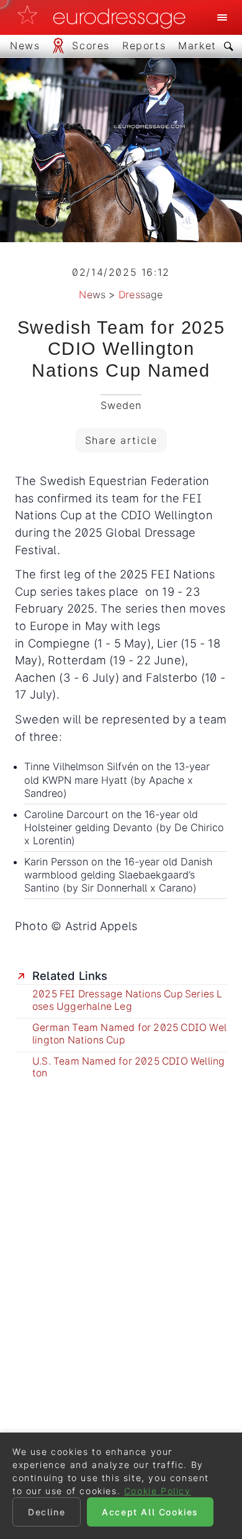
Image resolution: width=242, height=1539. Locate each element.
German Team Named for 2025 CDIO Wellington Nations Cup (129, 1034)
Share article (121, 440)
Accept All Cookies (150, 1512)
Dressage (141, 294)
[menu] (222, 17)
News (92, 294)
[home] (105, 17)
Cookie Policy (157, 1490)
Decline (46, 1512)
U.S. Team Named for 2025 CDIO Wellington (128, 1067)
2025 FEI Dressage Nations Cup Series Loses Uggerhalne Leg (127, 1000)
